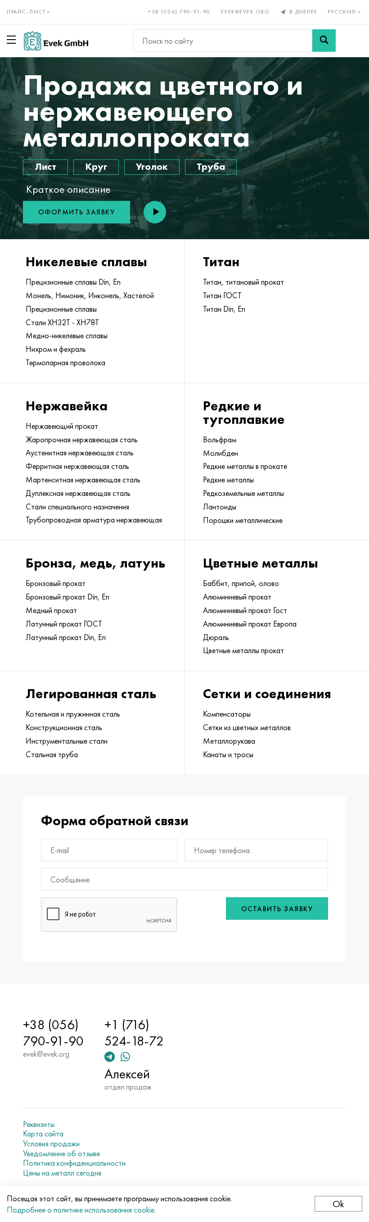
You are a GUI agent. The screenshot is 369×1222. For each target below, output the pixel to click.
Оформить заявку (76, 212)
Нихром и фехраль (56, 349)
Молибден (220, 453)
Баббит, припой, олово (241, 583)
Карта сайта (43, 1134)
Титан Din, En (224, 308)
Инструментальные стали (67, 740)
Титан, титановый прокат (243, 281)
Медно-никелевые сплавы (67, 335)
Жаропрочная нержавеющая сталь (82, 439)
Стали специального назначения (77, 506)
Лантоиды (219, 506)
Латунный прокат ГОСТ (64, 623)
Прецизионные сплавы (61, 308)
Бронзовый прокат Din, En (67, 596)
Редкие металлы (228, 479)
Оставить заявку (277, 908)
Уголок (152, 166)
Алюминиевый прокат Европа (250, 623)
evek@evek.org (245, 11)
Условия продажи (51, 1144)
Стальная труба (52, 754)
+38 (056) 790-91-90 (179, 11)
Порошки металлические (243, 520)
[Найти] (324, 40)
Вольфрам (219, 439)
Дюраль (216, 637)
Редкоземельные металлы (243, 493)
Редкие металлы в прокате (245, 466)
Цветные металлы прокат (243, 650)
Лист (45, 166)
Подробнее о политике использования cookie (80, 1209)
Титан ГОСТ (222, 295)
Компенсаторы (227, 713)
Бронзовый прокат (56, 583)
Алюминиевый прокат (237, 596)
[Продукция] (13, 39)
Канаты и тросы (228, 754)
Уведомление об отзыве (61, 1153)
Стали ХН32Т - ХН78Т (62, 322)
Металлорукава (229, 740)
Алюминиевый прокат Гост (245, 610)
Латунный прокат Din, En (66, 637)
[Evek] (56, 40)
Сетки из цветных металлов (247, 727)
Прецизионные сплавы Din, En (73, 281)
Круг (96, 166)
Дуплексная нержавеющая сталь (78, 493)
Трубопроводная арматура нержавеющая (94, 519)
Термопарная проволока (65, 362)
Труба (211, 166)
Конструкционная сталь (64, 727)
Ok (338, 1203)
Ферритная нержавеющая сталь (77, 466)
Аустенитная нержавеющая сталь (80, 452)
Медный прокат (51, 610)
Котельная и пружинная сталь (73, 713)
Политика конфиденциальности (74, 1163)
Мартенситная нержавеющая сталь (83, 479)
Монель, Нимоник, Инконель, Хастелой (90, 295)
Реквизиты (38, 1124)
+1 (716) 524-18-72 (134, 1033)
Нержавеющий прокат (62, 426)
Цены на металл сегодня (62, 1173)
